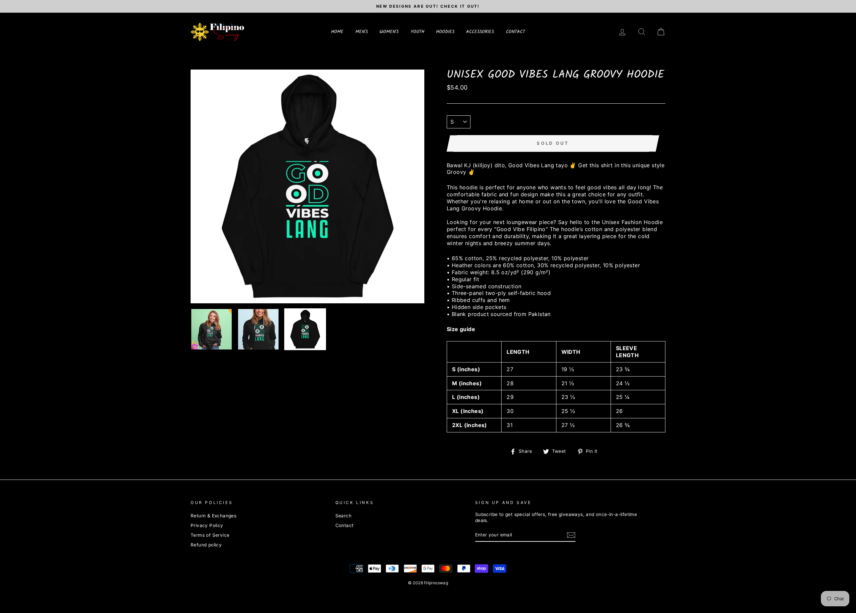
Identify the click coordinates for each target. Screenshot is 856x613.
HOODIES (445, 31)
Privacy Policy (207, 525)
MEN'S (361, 31)
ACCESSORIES (480, 31)
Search (343, 515)
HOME (337, 31)
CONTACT (515, 31)
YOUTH (417, 31)
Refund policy (206, 544)
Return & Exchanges (213, 515)
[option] (428, 6)
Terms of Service (210, 535)
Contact (344, 525)
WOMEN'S (389, 31)
